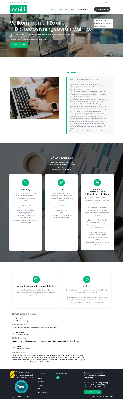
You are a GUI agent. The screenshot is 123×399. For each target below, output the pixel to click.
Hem (52, 9)
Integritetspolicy (83, 9)
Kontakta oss (63, 9)
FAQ (72, 9)
